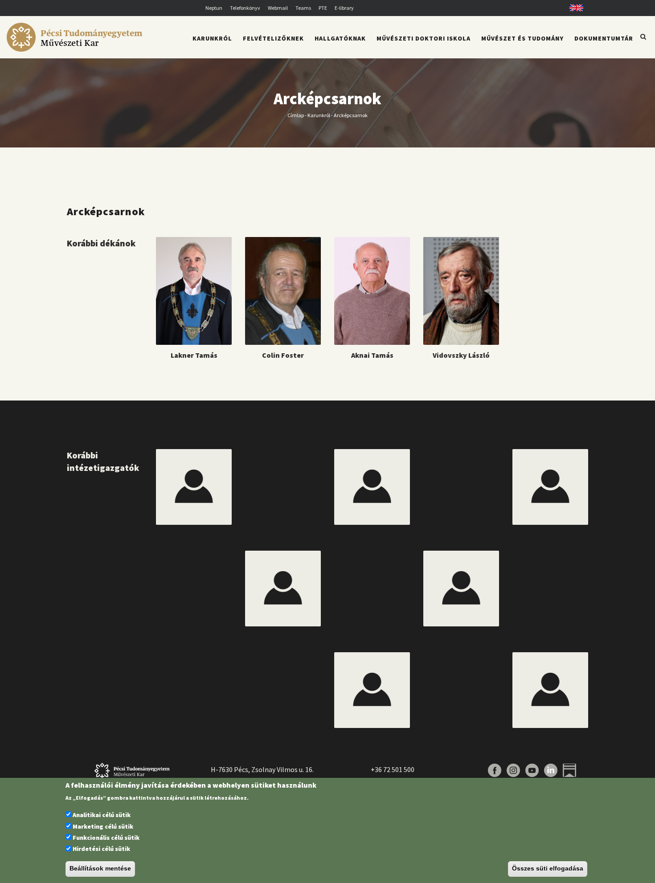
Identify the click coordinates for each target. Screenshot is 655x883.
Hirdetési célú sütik (101, 849)
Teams (303, 7)
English (573, 7)
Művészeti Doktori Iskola (424, 38)
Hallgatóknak (340, 38)
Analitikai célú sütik (102, 815)
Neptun (213, 7)
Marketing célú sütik (103, 826)
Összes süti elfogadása (547, 868)
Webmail (278, 7)
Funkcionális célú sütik (106, 838)
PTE (323, 7)
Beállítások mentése (100, 868)
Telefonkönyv (245, 7)
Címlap (295, 114)
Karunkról (318, 114)
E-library (344, 7)
